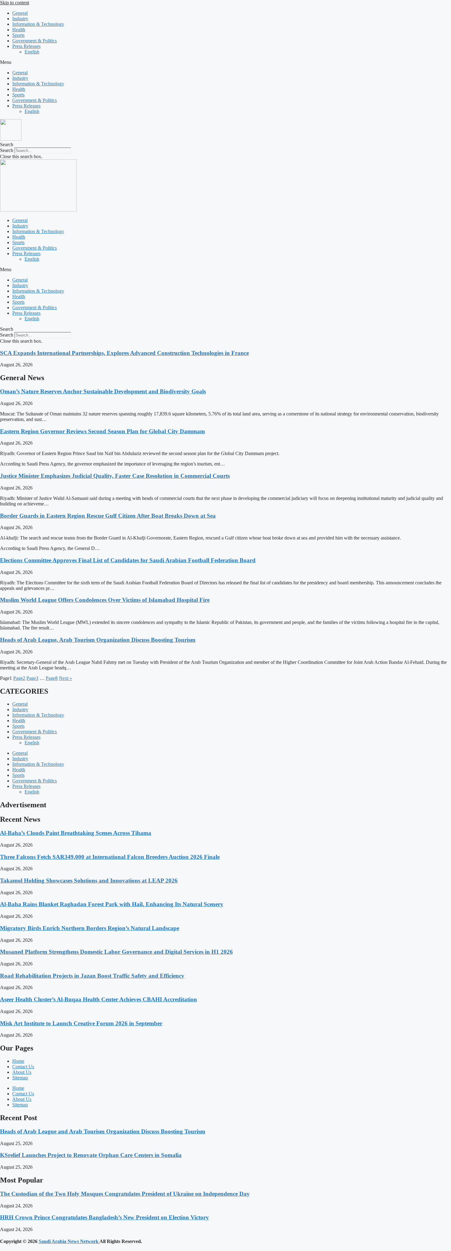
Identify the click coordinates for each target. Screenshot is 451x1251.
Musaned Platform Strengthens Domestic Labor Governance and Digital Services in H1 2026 (116, 952)
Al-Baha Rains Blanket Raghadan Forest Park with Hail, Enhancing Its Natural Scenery (111, 904)
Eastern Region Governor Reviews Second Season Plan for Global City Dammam (102, 431)
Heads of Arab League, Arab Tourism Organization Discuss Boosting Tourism (97, 640)
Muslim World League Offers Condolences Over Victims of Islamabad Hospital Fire (105, 600)
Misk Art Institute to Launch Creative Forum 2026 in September (81, 1023)
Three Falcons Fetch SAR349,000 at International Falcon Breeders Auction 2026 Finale (110, 857)
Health (18, 29)
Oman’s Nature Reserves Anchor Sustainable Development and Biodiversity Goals (103, 391)
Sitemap (20, 1077)
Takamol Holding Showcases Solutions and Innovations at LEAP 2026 (89, 880)
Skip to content (14, 2)
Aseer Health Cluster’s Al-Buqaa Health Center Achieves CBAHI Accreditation (98, 999)
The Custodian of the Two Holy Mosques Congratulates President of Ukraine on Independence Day (125, 1194)
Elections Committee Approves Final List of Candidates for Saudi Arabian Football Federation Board (128, 560)
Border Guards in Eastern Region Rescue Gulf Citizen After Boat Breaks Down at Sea (108, 515)
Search (6, 150)
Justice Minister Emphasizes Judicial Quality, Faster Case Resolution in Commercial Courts (115, 476)
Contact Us (23, 1066)
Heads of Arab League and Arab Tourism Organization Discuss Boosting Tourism (102, 1131)
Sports (18, 35)
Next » (65, 678)
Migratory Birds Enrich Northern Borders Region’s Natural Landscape (89, 928)
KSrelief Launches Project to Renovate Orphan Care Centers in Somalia (91, 1155)
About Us (21, 1072)
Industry (20, 18)
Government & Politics (34, 40)
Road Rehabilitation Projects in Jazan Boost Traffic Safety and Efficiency (92, 975)
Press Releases (26, 46)
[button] (225, 62)
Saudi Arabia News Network (69, 1241)
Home (18, 1061)
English (32, 51)
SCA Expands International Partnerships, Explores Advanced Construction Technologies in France (124, 353)
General (20, 13)
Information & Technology (38, 24)
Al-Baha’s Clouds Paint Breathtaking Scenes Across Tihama (75, 833)
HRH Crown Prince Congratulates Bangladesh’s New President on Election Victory (104, 1217)
